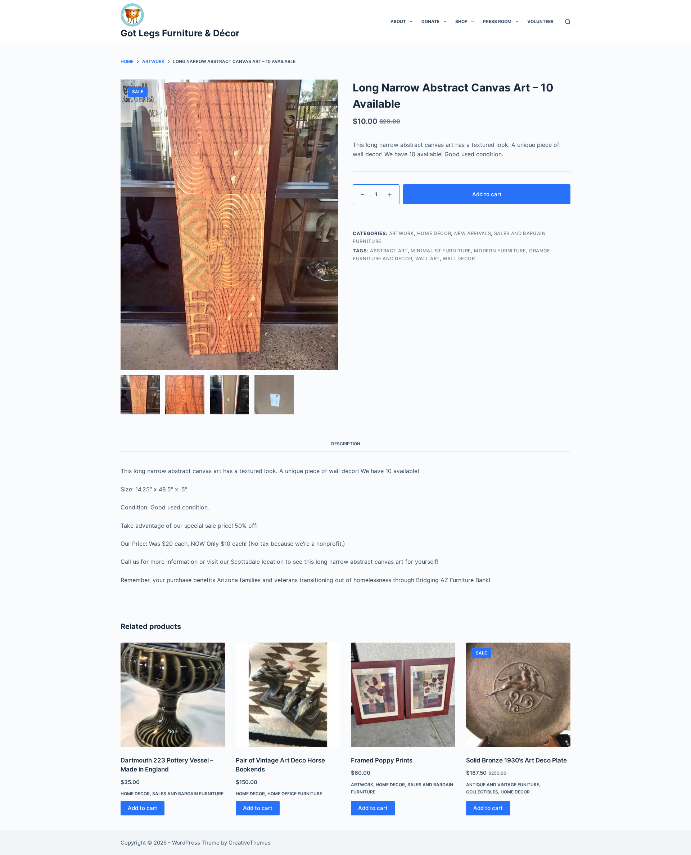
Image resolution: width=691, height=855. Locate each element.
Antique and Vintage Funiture (502, 784)
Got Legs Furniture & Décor (180, 33)
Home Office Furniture (294, 793)
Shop (461, 21)
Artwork (401, 233)
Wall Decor (459, 258)
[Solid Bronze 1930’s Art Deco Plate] (518, 695)
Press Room (497, 21)
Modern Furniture (500, 250)
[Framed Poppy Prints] (403, 695)
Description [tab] (345, 443)
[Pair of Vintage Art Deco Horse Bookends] (288, 695)
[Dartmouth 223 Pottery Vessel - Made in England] (173, 695)
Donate (430, 21)
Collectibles (482, 792)
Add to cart (487, 194)
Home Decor (434, 233)
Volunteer (540, 21)
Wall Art (427, 258)
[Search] (567, 21)
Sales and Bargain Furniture (187, 793)
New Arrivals (472, 233)
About (398, 21)
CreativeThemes (250, 842)
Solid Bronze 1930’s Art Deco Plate (516, 760)
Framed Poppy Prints (381, 760)
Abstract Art (389, 250)
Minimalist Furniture (441, 250)
